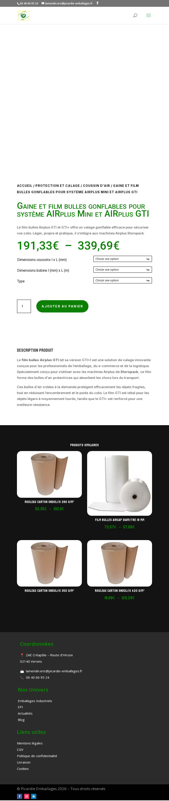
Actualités (25, 713)
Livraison (23, 762)
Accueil (24, 185)
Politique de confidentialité (37, 756)
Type (21, 281)
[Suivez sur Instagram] (26, 796)
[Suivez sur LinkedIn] (33, 796)
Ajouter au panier (62, 306)
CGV (20, 749)
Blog (21, 719)
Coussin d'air (96, 185)
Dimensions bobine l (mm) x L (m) (43, 270)
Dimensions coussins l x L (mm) (42, 260)
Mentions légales (30, 743)
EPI (20, 707)
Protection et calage (57, 185)
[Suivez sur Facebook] (19, 796)
